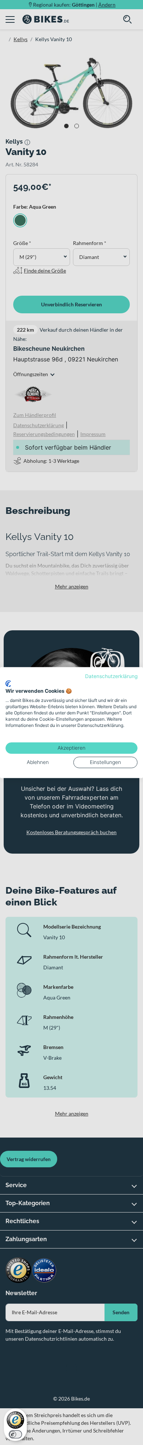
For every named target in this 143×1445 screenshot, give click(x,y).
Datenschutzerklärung (111, 676)
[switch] (15, 1434)
